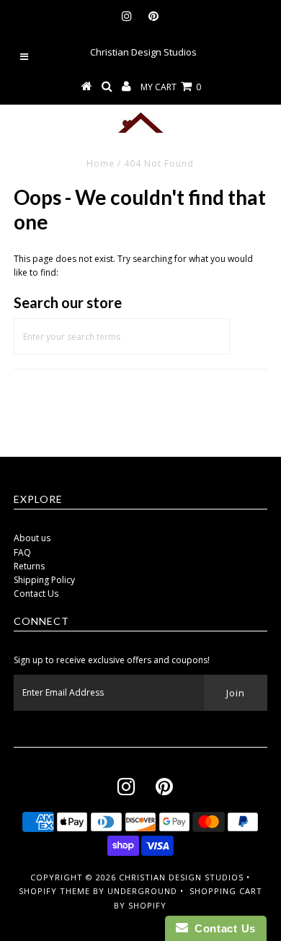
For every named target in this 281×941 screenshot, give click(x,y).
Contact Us (36, 593)
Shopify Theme (54, 890)
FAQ (22, 552)
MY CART (170, 87)
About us (32, 538)
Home (100, 163)
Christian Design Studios (181, 877)
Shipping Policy (44, 580)
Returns (29, 566)
